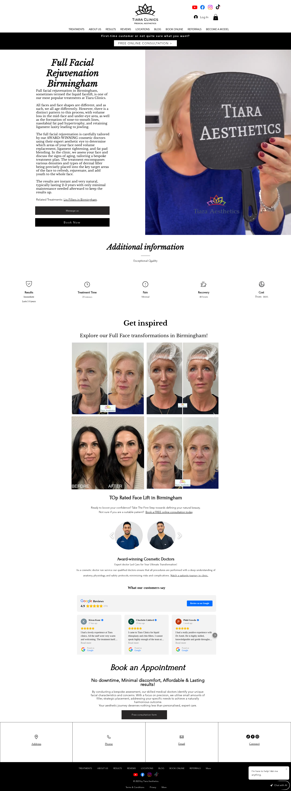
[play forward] (179, 535)
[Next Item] (214, 416)
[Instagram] (210, 7)
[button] (215, 17)
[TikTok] (218, 7)
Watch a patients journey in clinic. (189, 575)
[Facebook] (202, 7)
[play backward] (112, 535)
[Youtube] (195, 7)
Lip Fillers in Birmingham (80, 199)
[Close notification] (286, 769)
